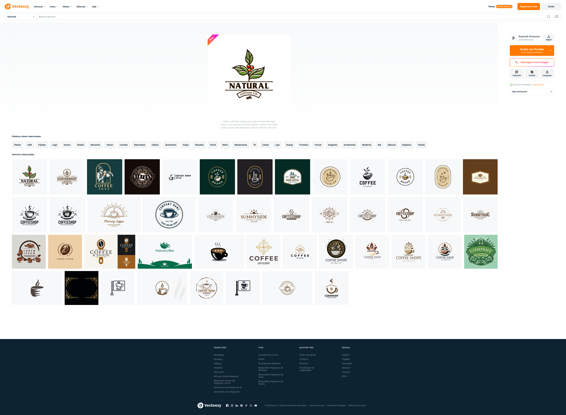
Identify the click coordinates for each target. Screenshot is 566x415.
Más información (519, 91)
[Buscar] (548, 16)
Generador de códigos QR (226, 391)
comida (124, 144)
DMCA (261, 359)
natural (392, 144)
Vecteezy (218, 359)
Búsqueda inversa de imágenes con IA (224, 381)
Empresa (218, 367)
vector (110, 144)
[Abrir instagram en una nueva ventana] (232, 405)
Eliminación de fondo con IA (228, 387)
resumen (95, 144)
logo (54, 144)
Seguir (549, 39)
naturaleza (139, 144)
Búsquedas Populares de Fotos (270, 375)
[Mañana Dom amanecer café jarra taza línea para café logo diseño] (114, 214)
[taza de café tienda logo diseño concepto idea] (179, 176)
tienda (421, 144)
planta (17, 144)
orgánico (406, 144)
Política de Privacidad (336, 405)
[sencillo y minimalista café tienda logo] (65, 252)
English (345, 354)
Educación (219, 372)
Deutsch (346, 367)
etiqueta (199, 144)
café (29, 144)
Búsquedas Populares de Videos (270, 382)
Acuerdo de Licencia (268, 354)
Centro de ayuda (307, 354)
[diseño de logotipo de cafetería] (331, 288)
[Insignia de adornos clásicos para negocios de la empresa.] (481, 252)
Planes (491, 6)
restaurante (241, 144)
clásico (155, 144)
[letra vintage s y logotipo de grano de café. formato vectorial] (216, 214)
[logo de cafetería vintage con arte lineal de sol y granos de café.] (367, 214)
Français (346, 372)
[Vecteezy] (17, 6)
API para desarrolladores (226, 376)
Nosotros (303, 363)
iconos (67, 144)
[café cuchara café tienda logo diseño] (109, 252)
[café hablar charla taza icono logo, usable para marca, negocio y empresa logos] (219, 252)
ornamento (350, 144)
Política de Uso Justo (357, 405)
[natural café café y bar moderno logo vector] (165, 252)
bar (379, 144)
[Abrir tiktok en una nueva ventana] (246, 405)
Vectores (38, 6)
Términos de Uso (317, 405)
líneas (265, 144)
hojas (186, 144)
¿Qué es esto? (538, 84)
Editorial (81, 6)
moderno (366, 144)
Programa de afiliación (269, 363)
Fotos (52, 6)
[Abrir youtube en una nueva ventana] (256, 405)
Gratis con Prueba (532, 50)
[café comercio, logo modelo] (336, 252)
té (254, 144)
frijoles (42, 144)
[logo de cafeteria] (29, 252)
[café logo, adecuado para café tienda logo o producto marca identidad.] (264, 252)
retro (225, 144)
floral (213, 144)
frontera (303, 144)
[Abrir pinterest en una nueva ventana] (241, 405)
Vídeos (66, 6)
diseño (80, 144)
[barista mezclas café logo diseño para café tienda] (104, 176)
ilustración (170, 144)
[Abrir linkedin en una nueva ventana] (237, 405)
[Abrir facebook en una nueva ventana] (227, 405)
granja (289, 144)
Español (346, 359)
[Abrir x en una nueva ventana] (251, 405)
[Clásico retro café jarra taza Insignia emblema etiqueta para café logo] (169, 214)
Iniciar (551, 6)
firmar (318, 144)
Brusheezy (219, 354)
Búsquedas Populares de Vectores (270, 369)
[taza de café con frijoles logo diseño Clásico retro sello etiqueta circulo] (206, 288)
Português (347, 363)
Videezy (217, 363)
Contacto (303, 359)
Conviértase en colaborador (306, 369)
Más (94, 6)
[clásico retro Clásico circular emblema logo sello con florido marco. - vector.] (142, 176)
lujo (277, 144)
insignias (332, 144)
